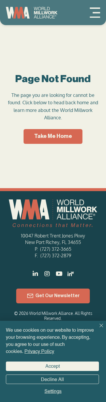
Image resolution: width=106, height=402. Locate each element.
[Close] (98, 329)
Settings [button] (53, 391)
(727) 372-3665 (55, 249)
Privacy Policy (39, 351)
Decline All (52, 379)
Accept (52, 366)
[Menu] (95, 12)
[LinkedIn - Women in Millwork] (71, 273)
